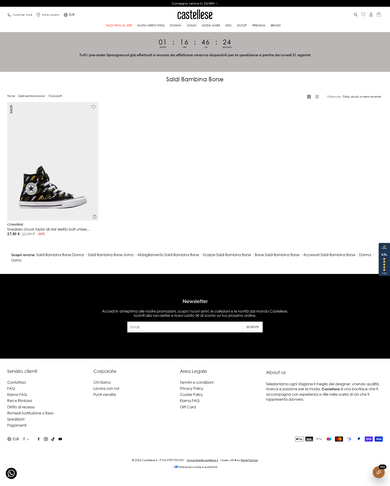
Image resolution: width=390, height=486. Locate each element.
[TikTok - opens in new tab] (53, 439)
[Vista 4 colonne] (309, 96)
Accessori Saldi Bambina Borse (329, 254)
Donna (365, 254)
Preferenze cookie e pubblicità (197, 467)
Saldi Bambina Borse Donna (60, 254)
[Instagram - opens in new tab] (46, 439)
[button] (355, 15)
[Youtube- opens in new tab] (60, 439)
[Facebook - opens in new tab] (38, 439)
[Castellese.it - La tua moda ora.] (195, 15)
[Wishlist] (363, 15)
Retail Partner (249, 460)
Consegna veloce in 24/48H (193, 3)
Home (11, 96)
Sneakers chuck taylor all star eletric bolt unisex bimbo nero (47, 229)
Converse (15, 224)
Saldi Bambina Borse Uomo (111, 254)
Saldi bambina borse (31, 96)
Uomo (16, 260)
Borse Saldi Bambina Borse (277, 254)
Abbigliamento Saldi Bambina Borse (168, 254)
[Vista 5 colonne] (317, 96)
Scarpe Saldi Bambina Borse (227, 254)
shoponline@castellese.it (202, 460)
